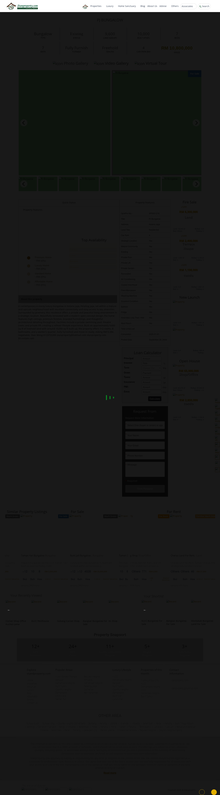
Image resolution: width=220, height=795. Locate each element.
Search (205, 6)
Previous (8, 609)
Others (175, 6)
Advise (163, 6)
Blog (142, 6)
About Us (152, 6)
